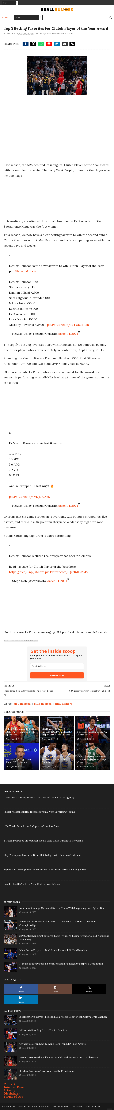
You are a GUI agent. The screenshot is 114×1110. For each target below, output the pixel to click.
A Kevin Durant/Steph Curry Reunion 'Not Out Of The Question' (56, 759)
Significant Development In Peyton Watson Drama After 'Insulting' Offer (45, 869)
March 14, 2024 (67, 333)
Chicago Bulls (45, 33)
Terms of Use (13, 1096)
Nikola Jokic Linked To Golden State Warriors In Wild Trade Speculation (21, 732)
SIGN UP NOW (57, 675)
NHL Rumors (63, 703)
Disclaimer (12, 1093)
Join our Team (14, 1087)
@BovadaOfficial (26, 271)
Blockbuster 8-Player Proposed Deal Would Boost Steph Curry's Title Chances (56, 732)
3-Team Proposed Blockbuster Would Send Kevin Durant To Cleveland (43, 840)
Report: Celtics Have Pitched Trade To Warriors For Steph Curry (92, 759)
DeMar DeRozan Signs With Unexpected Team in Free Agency (39, 797)
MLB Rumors (43, 703)
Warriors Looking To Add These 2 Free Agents (18, 761)
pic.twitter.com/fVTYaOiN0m (68, 325)
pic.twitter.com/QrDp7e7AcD (29, 496)
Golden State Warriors (62, 33)
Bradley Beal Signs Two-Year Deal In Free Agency (32, 883)
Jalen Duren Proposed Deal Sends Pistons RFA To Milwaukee (53, 950)
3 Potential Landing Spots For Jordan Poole (92, 733)
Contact (9, 1084)
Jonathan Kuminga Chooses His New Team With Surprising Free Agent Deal (62, 908)
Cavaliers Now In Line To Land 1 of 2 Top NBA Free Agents (52, 1043)
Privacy (9, 1090)
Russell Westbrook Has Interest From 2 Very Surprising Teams (39, 811)
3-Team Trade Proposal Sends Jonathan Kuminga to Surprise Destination (61, 963)
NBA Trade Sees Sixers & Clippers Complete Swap (32, 826)
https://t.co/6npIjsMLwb (26, 572)
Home (5, 18)
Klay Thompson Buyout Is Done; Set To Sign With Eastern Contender (43, 855)
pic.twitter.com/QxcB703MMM (67, 572)
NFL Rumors (22, 703)
